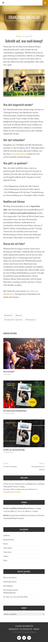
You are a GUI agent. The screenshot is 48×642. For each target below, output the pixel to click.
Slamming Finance (9, 581)
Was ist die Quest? (9, 371)
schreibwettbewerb (13, 319)
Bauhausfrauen (8, 539)
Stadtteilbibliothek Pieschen (14, 518)
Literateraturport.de (19, 154)
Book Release (8, 586)
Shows (5, 544)
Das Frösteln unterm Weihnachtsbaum (14, 410)
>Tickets (35, 511)
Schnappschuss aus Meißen (38, 468)
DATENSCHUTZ (26, 629)
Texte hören (7, 548)
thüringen (30, 319)
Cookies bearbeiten (24, 626)
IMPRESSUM (14, 629)
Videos (5, 556)
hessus (19, 315)
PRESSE (36, 629)
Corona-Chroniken (10, 466)
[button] (2, 3)
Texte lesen (7, 552)
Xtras (18, 36)
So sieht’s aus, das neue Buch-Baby (14, 449)
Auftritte (6, 535)
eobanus (8, 315)
